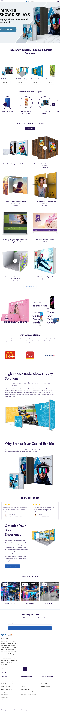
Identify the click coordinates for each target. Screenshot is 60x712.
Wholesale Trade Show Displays (9, 681)
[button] (53, 104)
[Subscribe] (25, 669)
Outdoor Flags (4, 697)
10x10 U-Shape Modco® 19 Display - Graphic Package (15, 277)
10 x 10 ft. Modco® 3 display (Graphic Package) (45, 202)
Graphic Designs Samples (27, 692)
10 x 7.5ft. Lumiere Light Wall (45, 277)
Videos (23, 684)
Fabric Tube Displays (6, 686)
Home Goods (4, 703)
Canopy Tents (4, 692)
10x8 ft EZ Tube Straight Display (45, 239)
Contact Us (23, 686)
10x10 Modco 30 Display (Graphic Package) (15, 164)
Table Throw (4, 700)
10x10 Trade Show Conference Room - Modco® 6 (45, 164)
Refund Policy (44, 681)
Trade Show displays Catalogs (28, 694)
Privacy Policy (44, 684)
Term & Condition (45, 686)
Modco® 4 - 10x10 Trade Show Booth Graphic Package (15, 202)
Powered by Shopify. (22, 710)
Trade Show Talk (25, 689)
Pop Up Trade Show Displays (8, 684)
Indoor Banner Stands (6, 689)
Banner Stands (4, 694)
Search (23, 681)
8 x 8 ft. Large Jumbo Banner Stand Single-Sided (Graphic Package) (15, 240)
